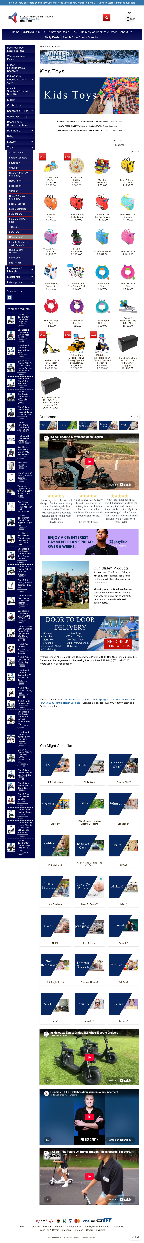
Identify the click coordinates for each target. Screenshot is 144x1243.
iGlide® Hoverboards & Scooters (16, 67)
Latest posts (21, 283)
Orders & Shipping (95, 1230)
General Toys (16, 237)
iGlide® (11, 99)
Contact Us (14, 105)
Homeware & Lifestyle (21, 270)
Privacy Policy (74, 1226)
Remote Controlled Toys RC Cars (19, 243)
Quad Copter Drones (16, 251)
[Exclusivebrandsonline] (30, 17)
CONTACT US (31, 32)
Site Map (78, 1230)
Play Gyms (14, 257)
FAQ (75, 32)
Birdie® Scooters (18, 157)
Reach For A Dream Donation (81, 37)
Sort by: (118, 140)
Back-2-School (17, 203)
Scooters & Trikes (21, 111)
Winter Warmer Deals (16, 58)
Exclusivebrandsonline (71, 1237)
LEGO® (21, 142)
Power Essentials (17, 116)
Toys (21, 148)
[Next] (137, 417)
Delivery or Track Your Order (99, 32)
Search (23, 1226)
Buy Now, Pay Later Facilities (15, 49)
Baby (21, 137)
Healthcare (21, 131)
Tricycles (14, 226)
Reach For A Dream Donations (17, 124)
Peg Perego (15, 262)
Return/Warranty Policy (97, 1226)
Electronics (21, 277)
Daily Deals (52, 37)
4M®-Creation (16, 152)
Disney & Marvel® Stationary (18, 174)
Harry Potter (15, 180)
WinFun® (13, 190)
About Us (126, 32)
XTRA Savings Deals (56, 32)
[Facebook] (9, 297)
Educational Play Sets (18, 220)
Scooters (14, 231)
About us (35, 1226)
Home (15, 32)
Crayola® (14, 167)
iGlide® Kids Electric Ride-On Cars (21, 80)
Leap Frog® (15, 185)
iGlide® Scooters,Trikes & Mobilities (17, 91)
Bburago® (14, 162)
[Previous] (132, 417)
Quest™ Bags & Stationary (17, 197)
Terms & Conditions (53, 1226)
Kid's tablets (15, 213)
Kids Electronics (17, 208)
